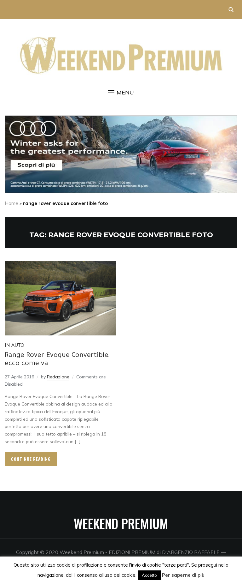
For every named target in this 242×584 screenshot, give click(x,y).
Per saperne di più (183, 575)
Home (11, 203)
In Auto (14, 345)
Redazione (58, 377)
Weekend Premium (121, 523)
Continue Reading (31, 458)
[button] (121, 92)
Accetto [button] (149, 575)
